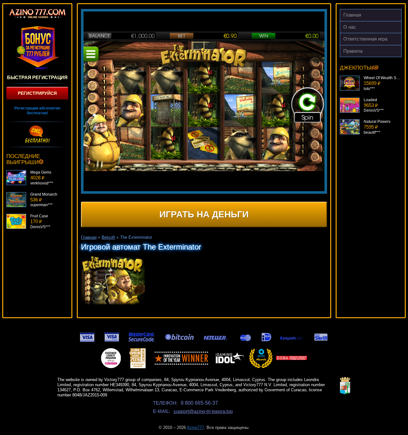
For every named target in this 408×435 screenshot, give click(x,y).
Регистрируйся (37, 93)
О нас (349, 27)
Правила (352, 51)
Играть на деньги (204, 214)
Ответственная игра (365, 38)
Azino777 (195, 427)
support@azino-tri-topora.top (203, 411)
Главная (352, 15)
